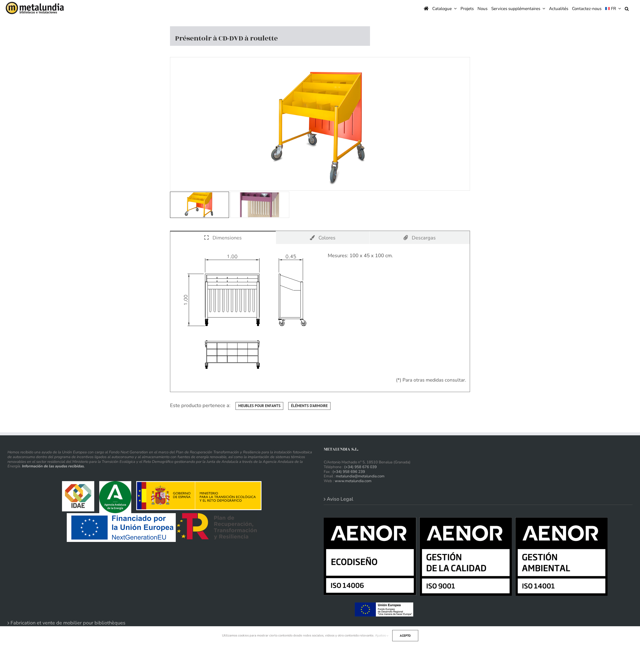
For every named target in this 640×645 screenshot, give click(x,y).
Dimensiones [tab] (226, 237)
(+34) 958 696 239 (348, 471)
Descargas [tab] (423, 237)
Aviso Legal (340, 499)
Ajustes (380, 635)
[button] (627, 8)
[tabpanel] (320, 318)
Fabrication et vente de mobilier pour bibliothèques (68, 623)
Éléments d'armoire (309, 405)
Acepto (405, 635)
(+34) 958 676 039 (360, 466)
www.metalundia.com (353, 480)
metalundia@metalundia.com (360, 476)
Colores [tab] (326, 237)
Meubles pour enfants (259, 405)
